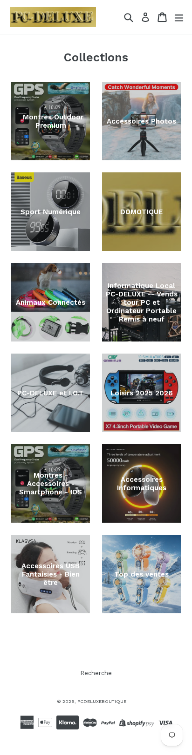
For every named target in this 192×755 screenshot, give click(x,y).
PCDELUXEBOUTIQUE (101, 701)
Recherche (96, 673)
